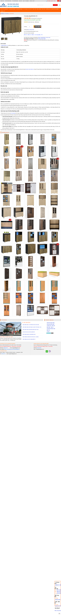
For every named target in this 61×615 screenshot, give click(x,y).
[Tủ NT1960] (30, 303)
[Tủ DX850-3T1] (42, 315)
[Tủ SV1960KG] (30, 291)
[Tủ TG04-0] (30, 266)
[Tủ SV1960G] (18, 291)
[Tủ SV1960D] (42, 291)
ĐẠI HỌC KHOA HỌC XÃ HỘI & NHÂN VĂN (29, 331)
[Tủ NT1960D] (42, 303)
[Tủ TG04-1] (42, 266)
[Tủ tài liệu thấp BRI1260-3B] (42, 242)
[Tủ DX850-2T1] (54, 315)
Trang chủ (2, 0)
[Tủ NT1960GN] (42, 181)
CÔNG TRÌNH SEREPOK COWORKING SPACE (29, 334)
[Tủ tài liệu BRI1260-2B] (18, 242)
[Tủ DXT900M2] (30, 230)
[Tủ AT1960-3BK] (18, 181)
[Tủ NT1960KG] (6, 315)
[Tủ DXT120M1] (18, 230)
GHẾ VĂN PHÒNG (19, 9)
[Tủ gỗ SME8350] (54, 217)
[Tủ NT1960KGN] (30, 181)
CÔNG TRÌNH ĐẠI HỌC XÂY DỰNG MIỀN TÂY (29, 339)
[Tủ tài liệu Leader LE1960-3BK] (42, 193)
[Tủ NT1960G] (54, 303)
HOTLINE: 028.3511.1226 (51, 0)
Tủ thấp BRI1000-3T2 (4, 45)
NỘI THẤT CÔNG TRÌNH (37, 9)
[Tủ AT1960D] (30, 169)
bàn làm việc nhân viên (30, 69)
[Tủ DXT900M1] (42, 230)
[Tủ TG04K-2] (30, 279)
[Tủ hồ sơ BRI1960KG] (18, 254)
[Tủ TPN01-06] (42, 279)
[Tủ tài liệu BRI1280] (6, 254)
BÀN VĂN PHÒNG (12, 9)
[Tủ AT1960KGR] (6, 144)
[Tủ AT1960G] (42, 144)
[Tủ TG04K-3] (18, 279)
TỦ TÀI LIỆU (25, 9)
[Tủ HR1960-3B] (18, 169)
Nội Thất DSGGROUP (4, 9)
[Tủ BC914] (30, 315)
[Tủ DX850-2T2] (30, 193)
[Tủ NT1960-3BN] (54, 181)
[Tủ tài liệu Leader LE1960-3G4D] (54, 193)
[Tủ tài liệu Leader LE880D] (6, 217)
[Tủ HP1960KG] (30, 144)
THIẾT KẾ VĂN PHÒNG (8, 0)
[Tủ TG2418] (6, 291)
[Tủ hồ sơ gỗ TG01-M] (30, 217)
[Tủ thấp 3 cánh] (6, 230)
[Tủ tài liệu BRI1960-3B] (30, 242)
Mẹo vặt (20, 0)
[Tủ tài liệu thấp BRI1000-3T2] (9, 6)
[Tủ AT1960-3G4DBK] (54, 169)
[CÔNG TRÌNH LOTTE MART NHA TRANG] (10, 335)
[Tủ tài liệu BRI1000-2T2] (6, 242)
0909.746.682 (39, 347)
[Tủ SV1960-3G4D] (54, 291)
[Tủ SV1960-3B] (6, 303)
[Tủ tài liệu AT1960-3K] (30, 156)
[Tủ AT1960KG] (18, 144)
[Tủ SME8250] (42, 217)
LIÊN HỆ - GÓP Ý (32, 0)
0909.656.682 (57, 599)
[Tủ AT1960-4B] (42, 169)
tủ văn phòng (13, 113)
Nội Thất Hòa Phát (31, 29)
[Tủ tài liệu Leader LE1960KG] (18, 205)
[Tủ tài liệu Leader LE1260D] (30, 205)
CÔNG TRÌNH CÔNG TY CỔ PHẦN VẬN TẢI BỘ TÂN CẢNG (31, 324)
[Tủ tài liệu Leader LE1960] (54, 144)
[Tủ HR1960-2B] (6, 169)
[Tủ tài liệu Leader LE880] (54, 230)
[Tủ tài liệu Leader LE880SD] (18, 217)
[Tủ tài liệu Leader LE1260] (54, 205)
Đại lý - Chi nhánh (26, 0)
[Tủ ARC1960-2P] (54, 254)
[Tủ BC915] (6, 266)
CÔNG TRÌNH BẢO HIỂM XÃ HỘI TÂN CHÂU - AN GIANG (30, 336)
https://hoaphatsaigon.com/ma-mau (44, 37)
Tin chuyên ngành (15, 0)
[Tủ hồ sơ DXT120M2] (18, 266)
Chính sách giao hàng (42, 38)
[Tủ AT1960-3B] (6, 156)
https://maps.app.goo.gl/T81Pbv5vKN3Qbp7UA (12, 349)
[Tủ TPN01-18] (54, 279)
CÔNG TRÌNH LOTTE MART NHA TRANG (6, 336)
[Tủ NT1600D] (18, 303)
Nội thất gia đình (55, 9)
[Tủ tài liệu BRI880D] (30, 254)
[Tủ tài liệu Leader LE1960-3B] (6, 205)
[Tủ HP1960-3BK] (54, 156)
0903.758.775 (6, 347)
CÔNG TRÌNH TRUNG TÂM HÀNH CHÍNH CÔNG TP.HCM (30, 329)
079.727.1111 (3, 353)
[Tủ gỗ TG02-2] (6, 193)
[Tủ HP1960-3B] (42, 156)
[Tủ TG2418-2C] (54, 266)
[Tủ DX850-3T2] (18, 193)
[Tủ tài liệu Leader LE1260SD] (42, 205)
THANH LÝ (2, 11)
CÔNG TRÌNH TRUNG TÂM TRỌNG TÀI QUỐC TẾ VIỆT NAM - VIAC (32, 327)
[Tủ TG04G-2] (6, 279)
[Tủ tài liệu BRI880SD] (42, 254)
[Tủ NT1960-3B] (18, 156)
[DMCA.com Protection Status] (50, 333)
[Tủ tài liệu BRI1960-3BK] (54, 242)
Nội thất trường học (46, 9)
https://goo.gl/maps (58, 610)
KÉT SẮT (30, 9)
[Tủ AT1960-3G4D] (6, 181)
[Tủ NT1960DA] (18, 315)
